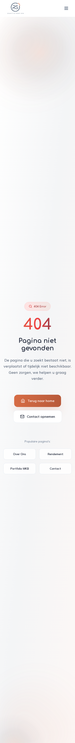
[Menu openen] (66, 8)
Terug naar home (41, 401)
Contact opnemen (41, 416)
